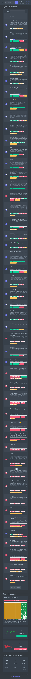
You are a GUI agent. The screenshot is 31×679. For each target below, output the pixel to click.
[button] (6, 25)
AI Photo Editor (28, 2)
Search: (7, 11)
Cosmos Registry (16, 676)
